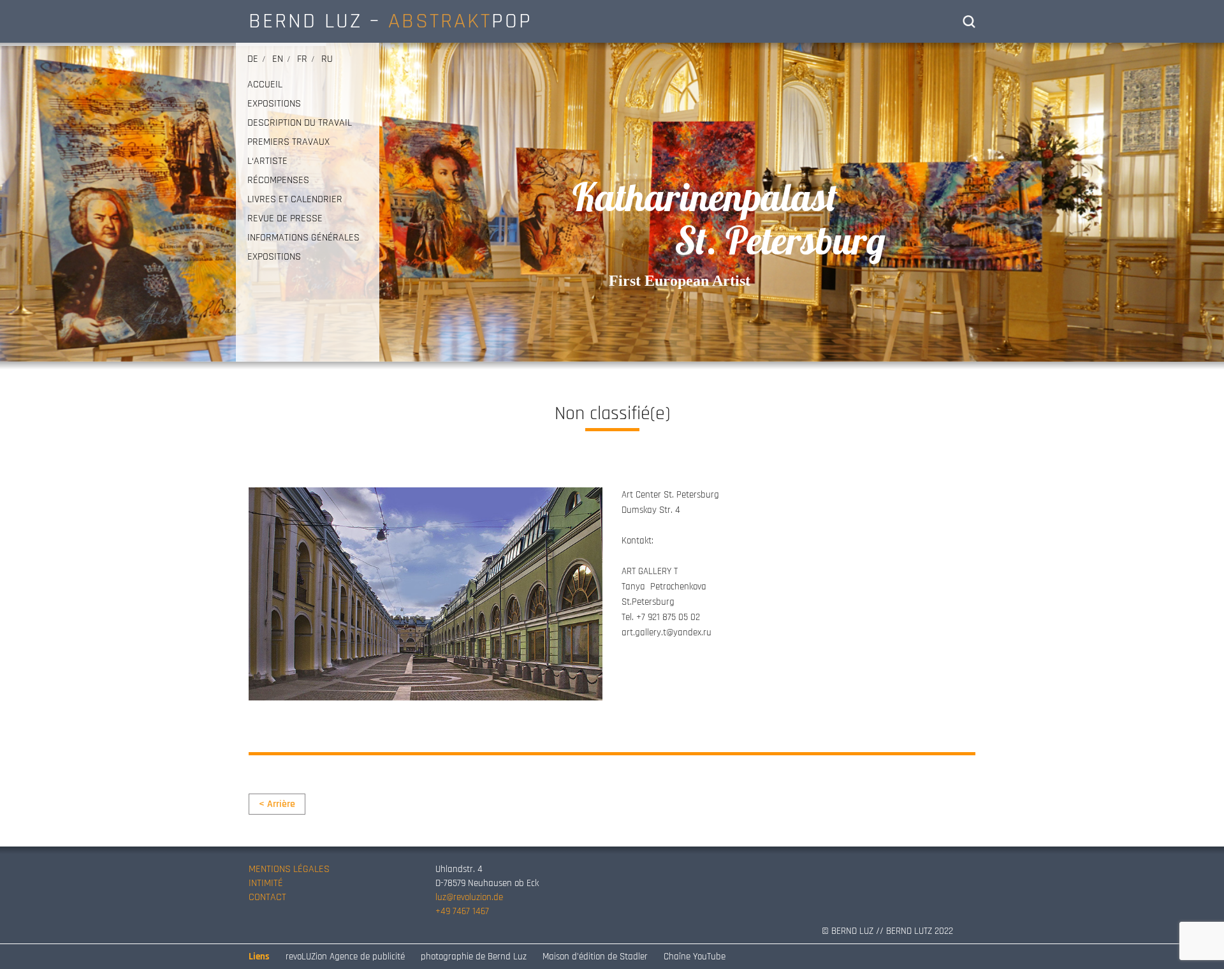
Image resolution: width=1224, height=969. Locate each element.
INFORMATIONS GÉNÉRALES (303, 238)
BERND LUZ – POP (390, 21)
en (277, 59)
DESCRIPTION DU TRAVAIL (299, 123)
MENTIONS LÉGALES (289, 869)
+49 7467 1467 (462, 911)
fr (302, 59)
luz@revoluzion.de (469, 897)
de (252, 59)
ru (327, 59)
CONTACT (267, 897)
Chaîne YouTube (694, 957)
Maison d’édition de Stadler (595, 957)
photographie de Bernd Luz (474, 957)
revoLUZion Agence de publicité (345, 957)
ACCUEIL (264, 84)
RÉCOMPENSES (278, 180)
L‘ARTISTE (267, 161)
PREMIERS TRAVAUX (288, 142)
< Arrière (277, 804)
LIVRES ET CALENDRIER (294, 199)
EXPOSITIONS (274, 104)
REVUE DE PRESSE (285, 218)
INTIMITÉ (266, 883)
